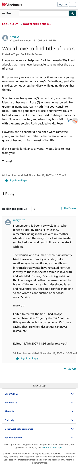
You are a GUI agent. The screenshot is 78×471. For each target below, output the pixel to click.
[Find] (72, 13)
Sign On (63, 4)
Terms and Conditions (51, 447)
